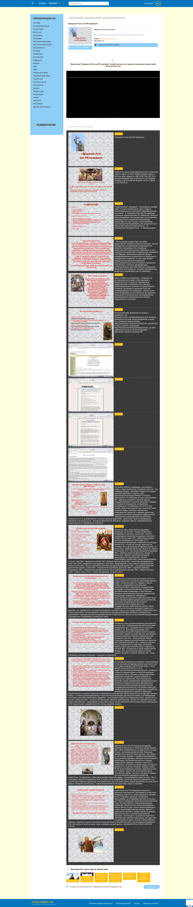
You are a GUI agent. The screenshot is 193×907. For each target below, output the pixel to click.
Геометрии (37, 38)
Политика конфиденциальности (100, 903)
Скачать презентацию (108, 45)
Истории (36, 51)
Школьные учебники (150, 903)
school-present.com (42, 902)
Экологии (37, 101)
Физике (36, 88)
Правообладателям (123, 903)
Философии (38, 94)
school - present (50, 3)
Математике (38, 57)
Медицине (37, 60)
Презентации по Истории (107, 38)
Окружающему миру (41, 76)
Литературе (38, 54)
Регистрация (148, 3)
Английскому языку (41, 26)
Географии (37, 35)
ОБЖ (35, 70)
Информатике (39, 48)
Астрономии (38, 29)
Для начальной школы (42, 45)
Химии (36, 97)
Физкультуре (38, 91)
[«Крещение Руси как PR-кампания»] (91, 166)
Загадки (137, 903)
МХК (35, 66)
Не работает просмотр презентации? (80, 126)
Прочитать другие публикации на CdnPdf (113, 117)
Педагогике (38, 79)
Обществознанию (40, 73)
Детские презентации (42, 42)
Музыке (36, 63)
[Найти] (106, 4)
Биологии (37, 32)
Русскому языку (39, 82)
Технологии (38, 85)
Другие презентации (41, 107)
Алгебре (36, 23)
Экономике (37, 104)
